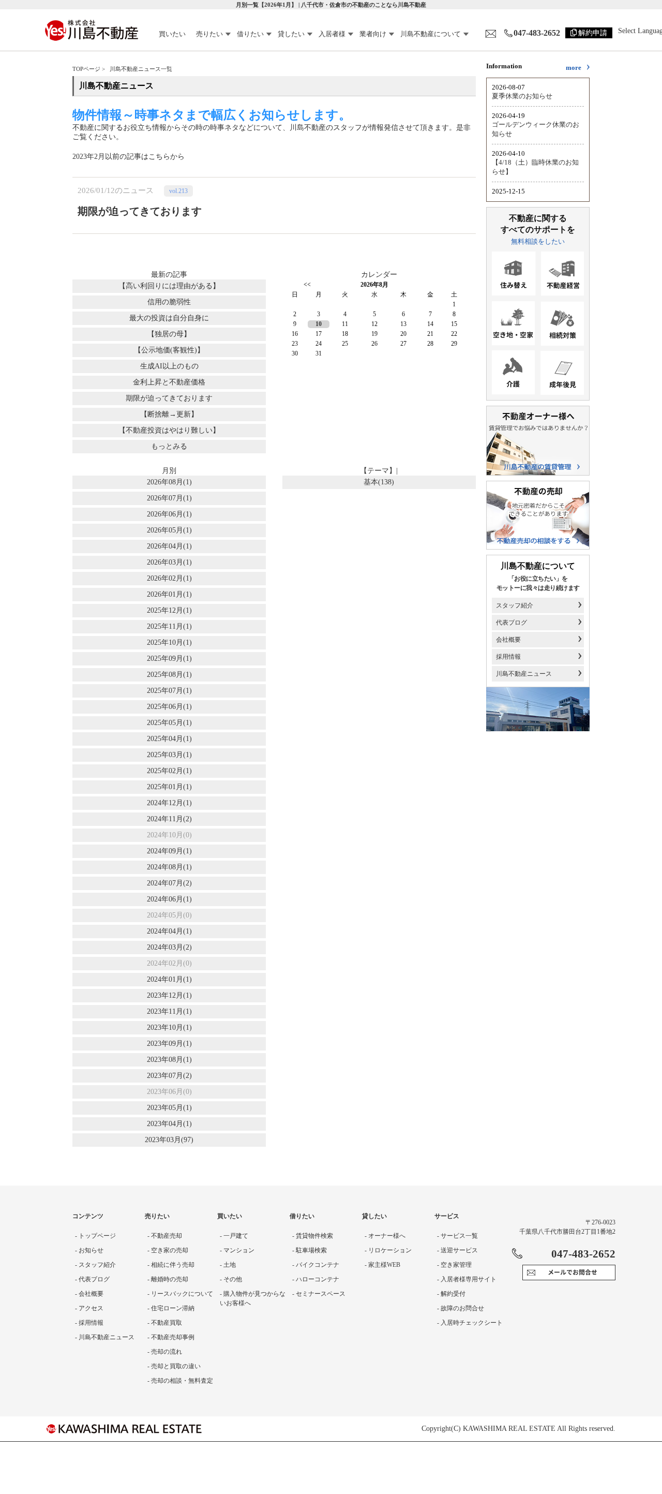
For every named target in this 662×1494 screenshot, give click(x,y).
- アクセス (89, 1308)
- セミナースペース (318, 1293)
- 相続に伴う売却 (170, 1264)
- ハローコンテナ (315, 1279)
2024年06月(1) (169, 899)
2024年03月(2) (169, 947)
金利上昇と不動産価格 (169, 382)
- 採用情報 (89, 1322)
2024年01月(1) (169, 979)
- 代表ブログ (92, 1279)
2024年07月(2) (169, 883)
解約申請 (592, 33)
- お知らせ (89, 1250)
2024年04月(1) (169, 931)
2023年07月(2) (169, 1075)
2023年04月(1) (169, 1124)
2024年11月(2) (169, 819)
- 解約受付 (451, 1293)
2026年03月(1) (169, 562)
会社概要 (508, 639)
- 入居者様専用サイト (466, 1279)
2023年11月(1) (169, 1011)
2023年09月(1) (169, 1043)
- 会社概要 (89, 1293)
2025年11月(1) (169, 626)
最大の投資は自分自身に (169, 318)
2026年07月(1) (169, 498)
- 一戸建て (234, 1235)
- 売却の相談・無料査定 (180, 1380)
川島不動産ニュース (524, 673)
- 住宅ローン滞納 (170, 1308)
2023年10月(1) (169, 1027)
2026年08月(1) (169, 482)
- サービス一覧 (457, 1235)
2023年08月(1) (169, 1059)
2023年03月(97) (169, 1140)
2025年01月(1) (169, 787)
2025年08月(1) (169, 674)
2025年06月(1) (169, 707)
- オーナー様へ (385, 1235)
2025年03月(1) (169, 755)
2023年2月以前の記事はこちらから (128, 156)
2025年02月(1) (169, 771)
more (573, 67)
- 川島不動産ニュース (104, 1337)
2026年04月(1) (169, 546)
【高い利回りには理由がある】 (169, 286)
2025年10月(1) (169, 642)
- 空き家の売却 (167, 1250)
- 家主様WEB (382, 1264)
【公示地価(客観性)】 (169, 350)
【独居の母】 (169, 334)
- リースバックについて (180, 1293)
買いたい (172, 34)
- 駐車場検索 (309, 1250)
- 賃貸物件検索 (312, 1235)
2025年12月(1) (169, 610)
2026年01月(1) (169, 594)
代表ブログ (511, 622)
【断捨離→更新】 (169, 414)
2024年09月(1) (169, 851)
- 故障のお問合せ (460, 1308)
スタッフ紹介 (514, 605)
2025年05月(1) (169, 723)
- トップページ (95, 1235)
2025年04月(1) (169, 739)
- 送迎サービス (457, 1250)
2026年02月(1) (169, 578)
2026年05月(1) (169, 530)
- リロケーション (388, 1250)
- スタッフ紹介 (95, 1264)
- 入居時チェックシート (470, 1322)
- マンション (237, 1250)
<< (307, 284)
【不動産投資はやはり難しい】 (169, 430)
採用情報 (508, 656)
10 (318, 324)
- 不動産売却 (164, 1235)
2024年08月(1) (169, 867)
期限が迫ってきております (169, 398)
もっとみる (169, 446)
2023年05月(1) (169, 1108)
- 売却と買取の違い (174, 1366)
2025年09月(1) (169, 658)
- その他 (231, 1279)
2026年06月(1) (169, 514)
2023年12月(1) (169, 995)
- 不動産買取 (164, 1322)
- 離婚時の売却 (167, 1279)
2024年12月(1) (169, 803)
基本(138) (379, 482)
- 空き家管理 (454, 1264)
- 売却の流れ (164, 1351)
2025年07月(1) (169, 690)
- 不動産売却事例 (170, 1337)
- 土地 (228, 1264)
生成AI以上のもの (169, 366)
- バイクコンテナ (315, 1264)
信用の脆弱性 (169, 302)
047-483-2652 (537, 32)
